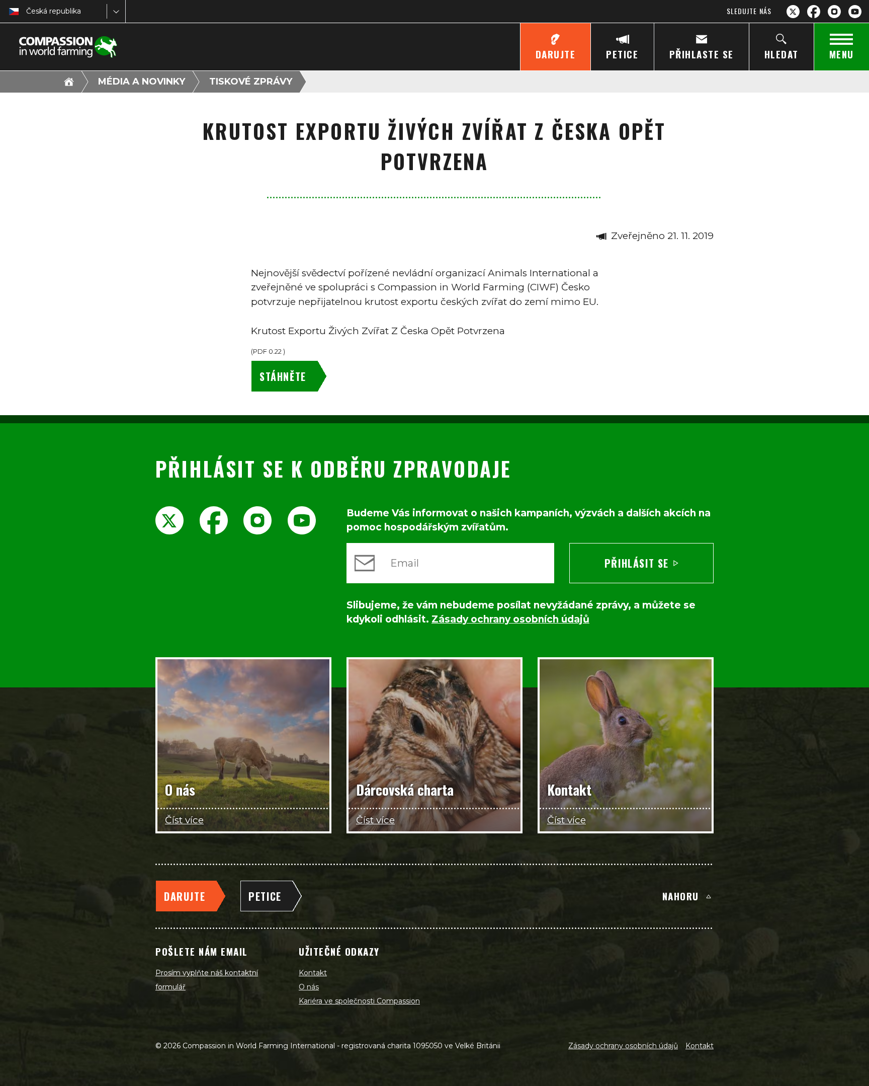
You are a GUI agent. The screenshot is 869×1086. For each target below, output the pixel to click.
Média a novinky (141, 81)
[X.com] (793, 11)
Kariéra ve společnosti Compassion (359, 1000)
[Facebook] (813, 11)
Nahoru (680, 896)
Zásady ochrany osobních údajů (623, 1045)
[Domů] (69, 81)
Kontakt (313, 972)
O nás (309, 986)
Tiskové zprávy (250, 81)
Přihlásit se (636, 563)
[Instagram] (834, 11)
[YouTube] (854, 11)
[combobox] (27, 11)
